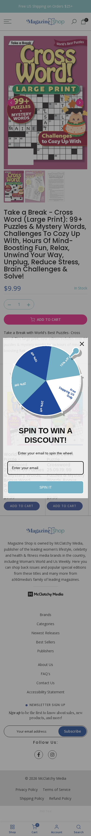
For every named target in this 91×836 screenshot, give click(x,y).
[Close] (82, 344)
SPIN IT (45, 487)
